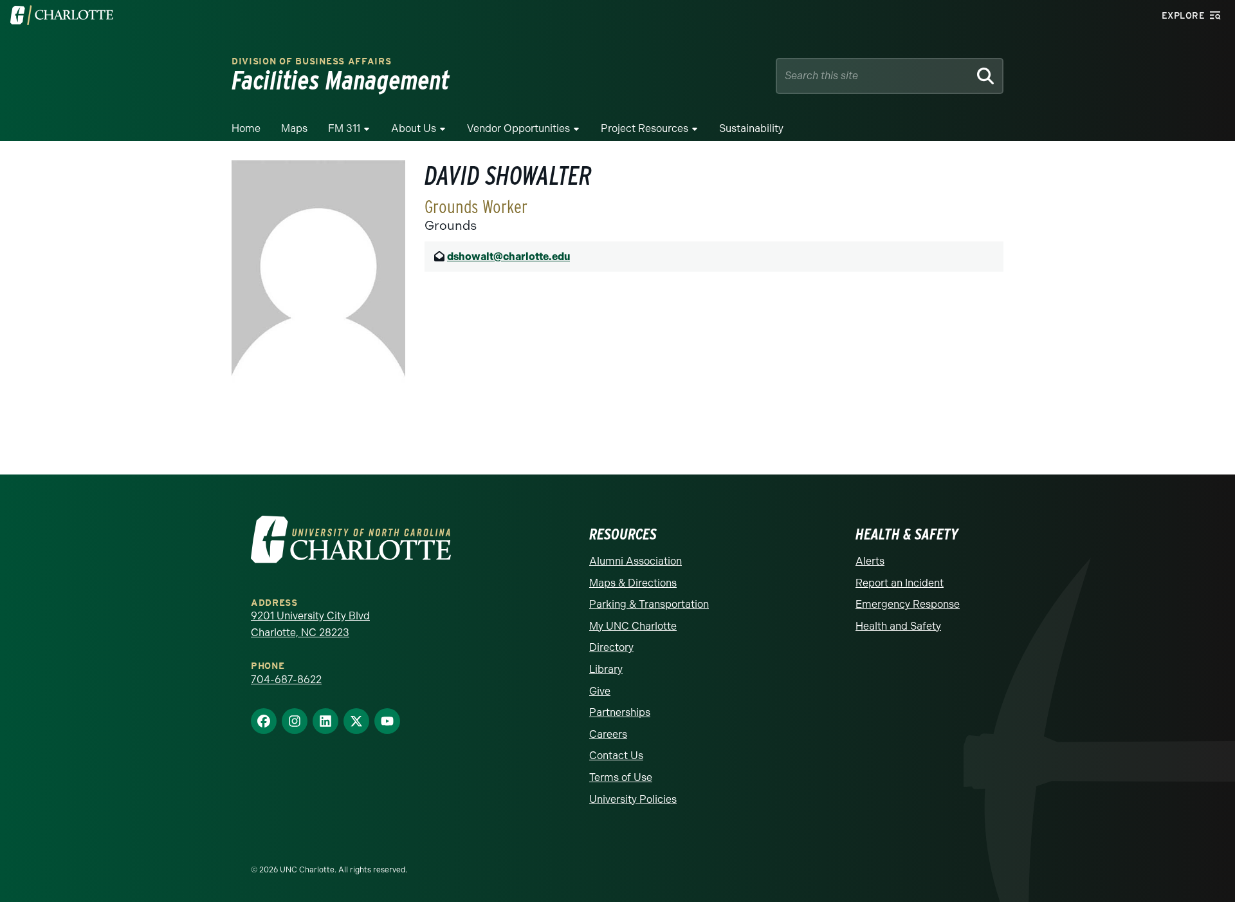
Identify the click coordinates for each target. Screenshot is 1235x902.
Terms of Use (620, 777)
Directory (611, 647)
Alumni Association (635, 561)
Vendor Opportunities (518, 128)
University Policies (633, 799)
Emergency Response (907, 604)
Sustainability (751, 128)
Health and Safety (898, 626)
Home (246, 128)
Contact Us (616, 755)
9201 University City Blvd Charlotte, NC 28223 (310, 624)
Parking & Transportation (649, 604)
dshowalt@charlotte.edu (508, 256)
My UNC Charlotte (633, 626)
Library (606, 669)
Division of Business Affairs (312, 61)
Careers (608, 734)
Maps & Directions (633, 583)
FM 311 (344, 128)
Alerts (869, 561)
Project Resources (644, 128)
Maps (294, 128)
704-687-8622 (286, 679)
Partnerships (619, 712)
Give (599, 691)
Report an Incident (899, 583)
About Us (413, 128)
